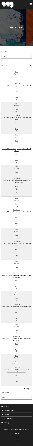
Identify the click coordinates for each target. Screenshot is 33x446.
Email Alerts (6, 406)
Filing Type (4, 51)
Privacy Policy (16, 433)
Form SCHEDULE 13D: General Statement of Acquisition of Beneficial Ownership (16, 371)
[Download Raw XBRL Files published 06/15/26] (16, 188)
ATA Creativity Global (13, 429)
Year (2, 61)
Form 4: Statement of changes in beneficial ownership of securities (16, 276)
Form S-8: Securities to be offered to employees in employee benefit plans (16, 181)
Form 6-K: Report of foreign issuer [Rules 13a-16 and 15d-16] (16, 87)
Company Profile (7, 410)
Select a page (5, 392)
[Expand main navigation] (30, 4)
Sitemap (5, 423)
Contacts (5, 414)
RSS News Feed (7, 419)
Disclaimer (16, 437)
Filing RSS (27, 389)
